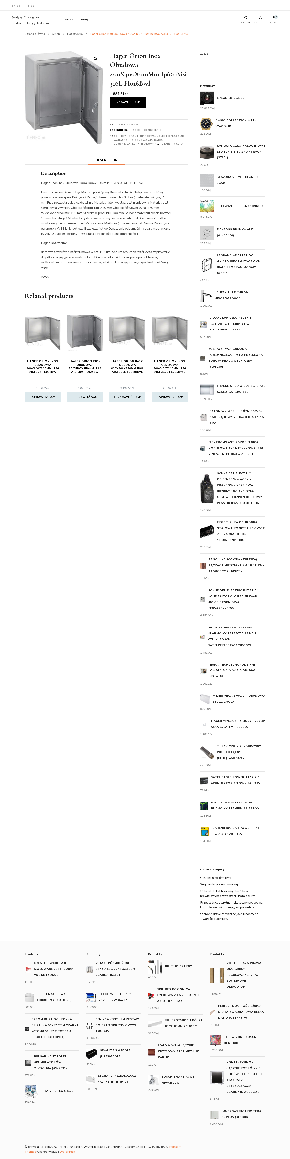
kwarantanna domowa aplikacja (137, 140)
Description (106, 160)
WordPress (67, 1152)
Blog (31, 5)
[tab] (106, 160)
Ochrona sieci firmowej (215, 878)
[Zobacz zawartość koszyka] (274, 18)
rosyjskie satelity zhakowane (135, 143)
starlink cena (172, 143)
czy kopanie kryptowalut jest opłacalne (153, 136)
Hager (135, 130)
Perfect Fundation (25, 17)
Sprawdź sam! (128, 102)
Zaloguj (260, 22)
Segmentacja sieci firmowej (219, 884)
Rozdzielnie (152, 130)
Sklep (16, 5)
